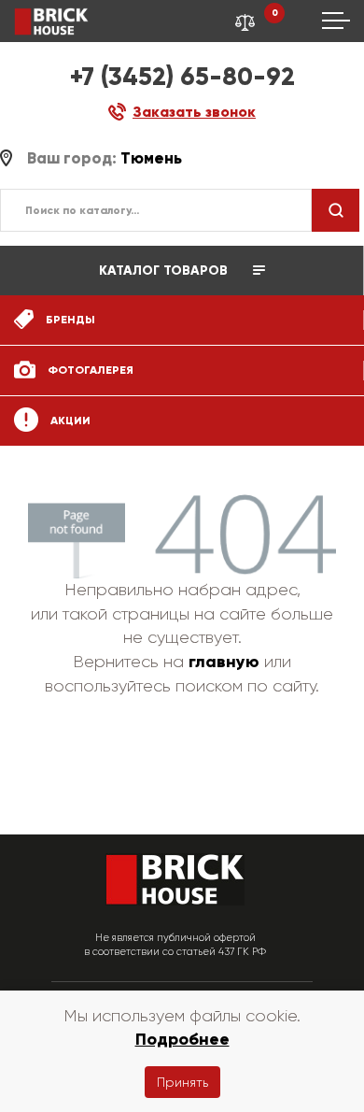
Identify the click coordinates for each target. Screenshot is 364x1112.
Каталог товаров (165, 270)
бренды (69, 319)
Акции (69, 420)
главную (224, 661)
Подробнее (182, 1039)
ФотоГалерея (89, 370)
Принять (182, 1082)
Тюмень (151, 158)
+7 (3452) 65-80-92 (182, 76)
